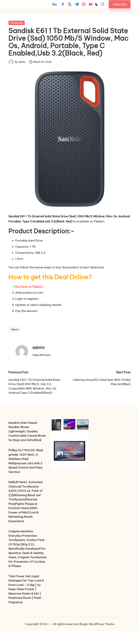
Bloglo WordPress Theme (96, 624)
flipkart (15, 329)
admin (38, 347)
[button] (120, 4)
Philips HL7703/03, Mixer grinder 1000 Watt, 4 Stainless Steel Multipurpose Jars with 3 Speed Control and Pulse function (26, 461)
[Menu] (54, 4)
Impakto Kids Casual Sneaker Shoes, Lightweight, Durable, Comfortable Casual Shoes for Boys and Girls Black (27, 431)
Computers (16, 22)
